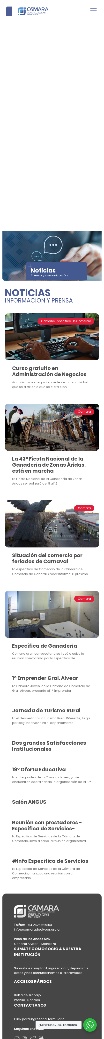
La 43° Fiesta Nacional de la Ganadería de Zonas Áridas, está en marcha (49, 464)
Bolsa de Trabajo (27, 995)
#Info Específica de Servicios (50, 861)
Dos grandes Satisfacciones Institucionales (49, 745)
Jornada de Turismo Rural (46, 710)
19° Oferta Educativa (39, 769)
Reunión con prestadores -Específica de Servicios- (47, 825)
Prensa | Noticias (27, 1000)
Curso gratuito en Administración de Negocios (49, 371)
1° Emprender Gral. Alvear (45, 678)
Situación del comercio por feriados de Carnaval (47, 558)
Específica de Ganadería (44, 645)
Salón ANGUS (29, 801)
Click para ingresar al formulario (39, 1019)
